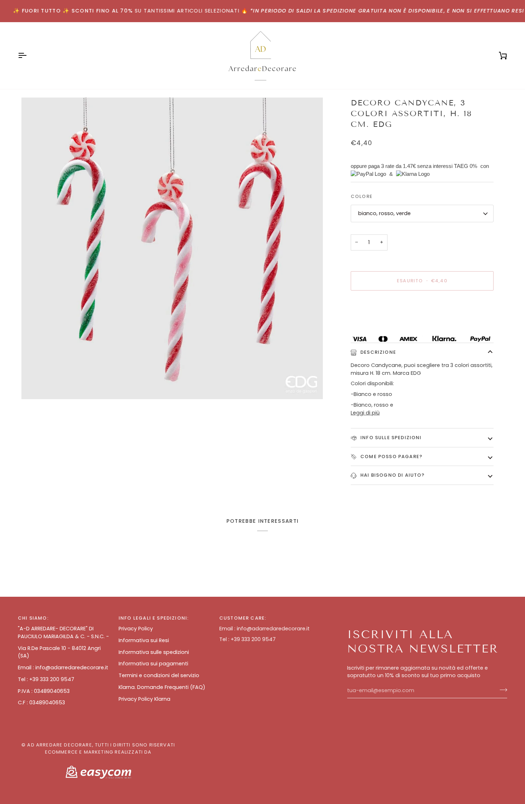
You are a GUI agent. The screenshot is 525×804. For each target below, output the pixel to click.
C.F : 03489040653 (41, 702)
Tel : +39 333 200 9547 (46, 679)
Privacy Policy (136, 628)
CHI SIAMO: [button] (33, 618)
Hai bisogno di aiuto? (392, 475)
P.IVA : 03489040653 (44, 691)
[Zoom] (172, 248)
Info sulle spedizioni (390, 437)
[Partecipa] (501, 689)
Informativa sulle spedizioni (154, 652)
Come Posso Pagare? (390, 456)
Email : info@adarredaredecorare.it (63, 667)
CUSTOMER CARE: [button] (242, 618)
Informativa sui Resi (144, 640)
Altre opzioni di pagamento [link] (386, 324)
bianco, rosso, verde (384, 213)
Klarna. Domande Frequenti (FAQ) (162, 687)
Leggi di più (365, 412)
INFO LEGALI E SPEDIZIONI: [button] (154, 618)
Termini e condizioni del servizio (159, 675)
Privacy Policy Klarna (144, 699)
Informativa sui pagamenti (153, 663)
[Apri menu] (28, 55)
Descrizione (377, 352)
